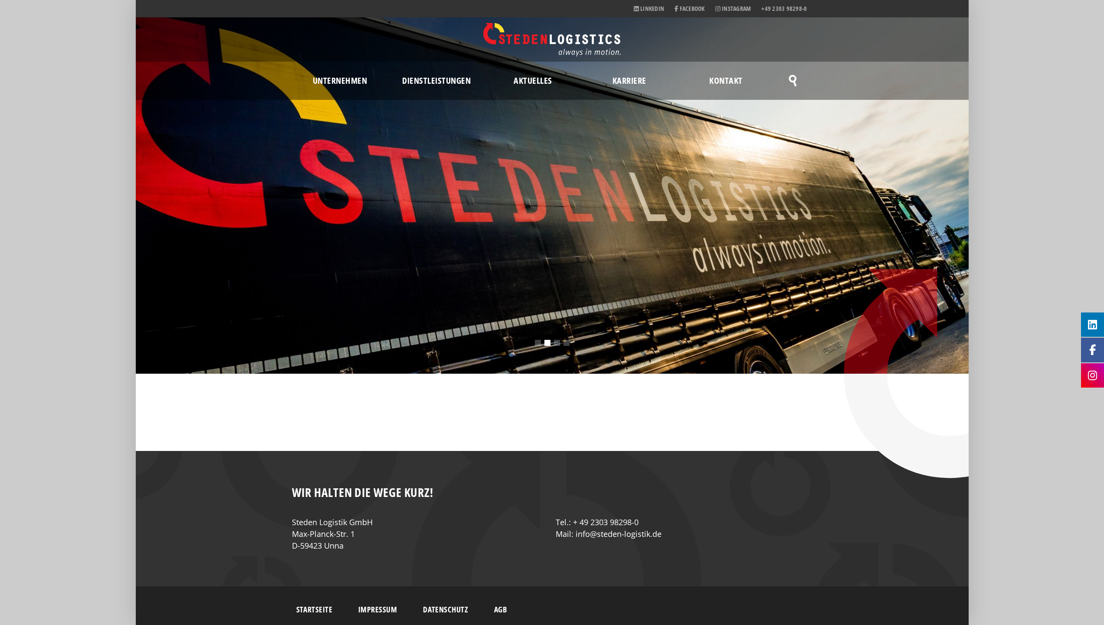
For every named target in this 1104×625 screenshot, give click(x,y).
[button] (538, 343)
